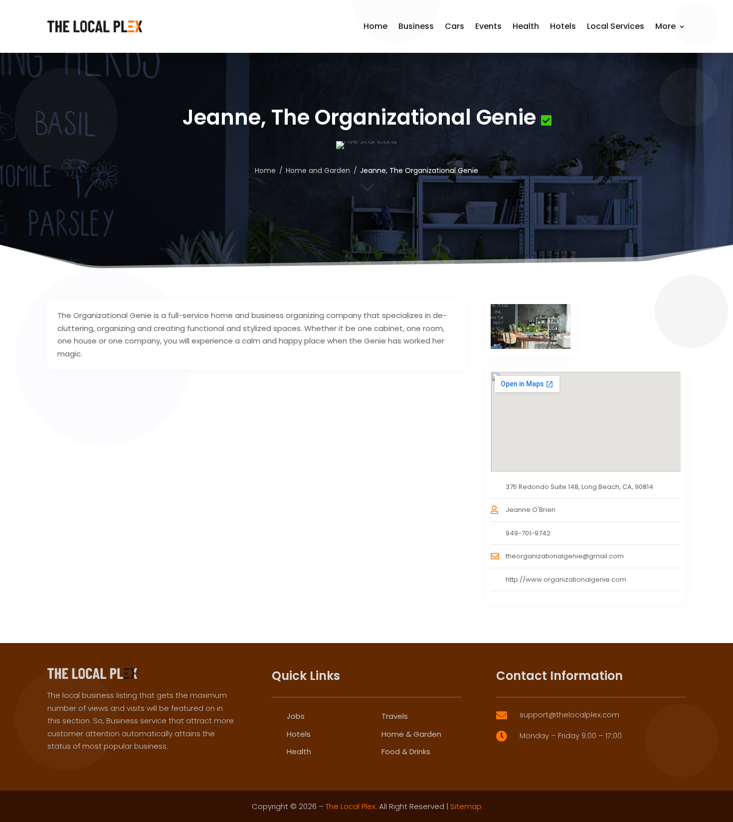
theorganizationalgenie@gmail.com (565, 556)
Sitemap (466, 806)
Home (375, 26)
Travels (394, 716)
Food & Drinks (405, 751)
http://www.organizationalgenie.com (566, 579)
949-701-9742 (528, 533)
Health (526, 26)
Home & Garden (411, 734)
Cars (454, 26)
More (665, 26)
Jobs (296, 716)
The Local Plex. (351, 806)
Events (488, 26)
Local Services (615, 26)
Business (416, 26)
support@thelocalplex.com (569, 714)
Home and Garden (318, 170)
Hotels (563, 26)
